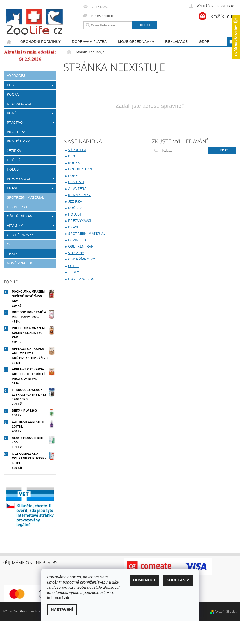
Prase (12, 188)
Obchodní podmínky (40, 42)
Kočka (13, 94)
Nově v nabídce (21, 263)
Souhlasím (178, 580)
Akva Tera (16, 132)
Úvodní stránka (9, 41)
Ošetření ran (19, 216)
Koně (11, 113)
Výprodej (16, 76)
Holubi (13, 169)
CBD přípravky (20, 235)
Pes (10, 85)
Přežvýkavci (18, 179)
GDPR (204, 42)
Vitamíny (15, 225)
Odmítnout (144, 580)
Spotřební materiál (25, 197)
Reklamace (176, 42)
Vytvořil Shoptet (225, 611)
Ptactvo (15, 122)
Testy (12, 254)
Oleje (12, 244)
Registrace (227, 6)
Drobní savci (19, 104)
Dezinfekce (17, 207)
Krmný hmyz (18, 141)
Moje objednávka (136, 42)
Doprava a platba (89, 42)
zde (67, 598)
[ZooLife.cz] (42, 22)
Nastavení (62, 610)
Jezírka (14, 150)
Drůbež (14, 160)
